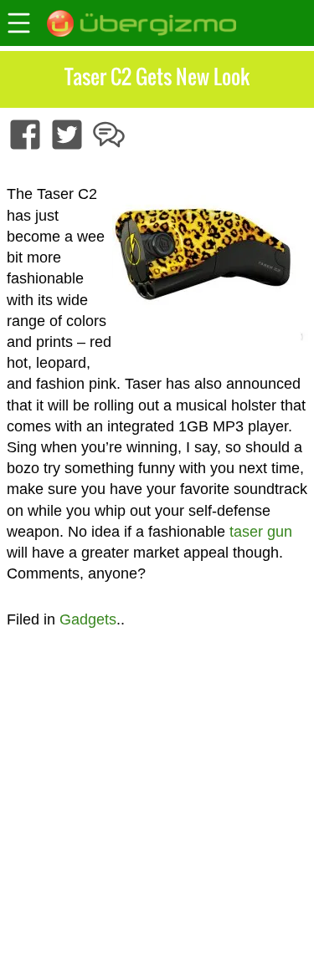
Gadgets (87, 619)
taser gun (260, 531)
